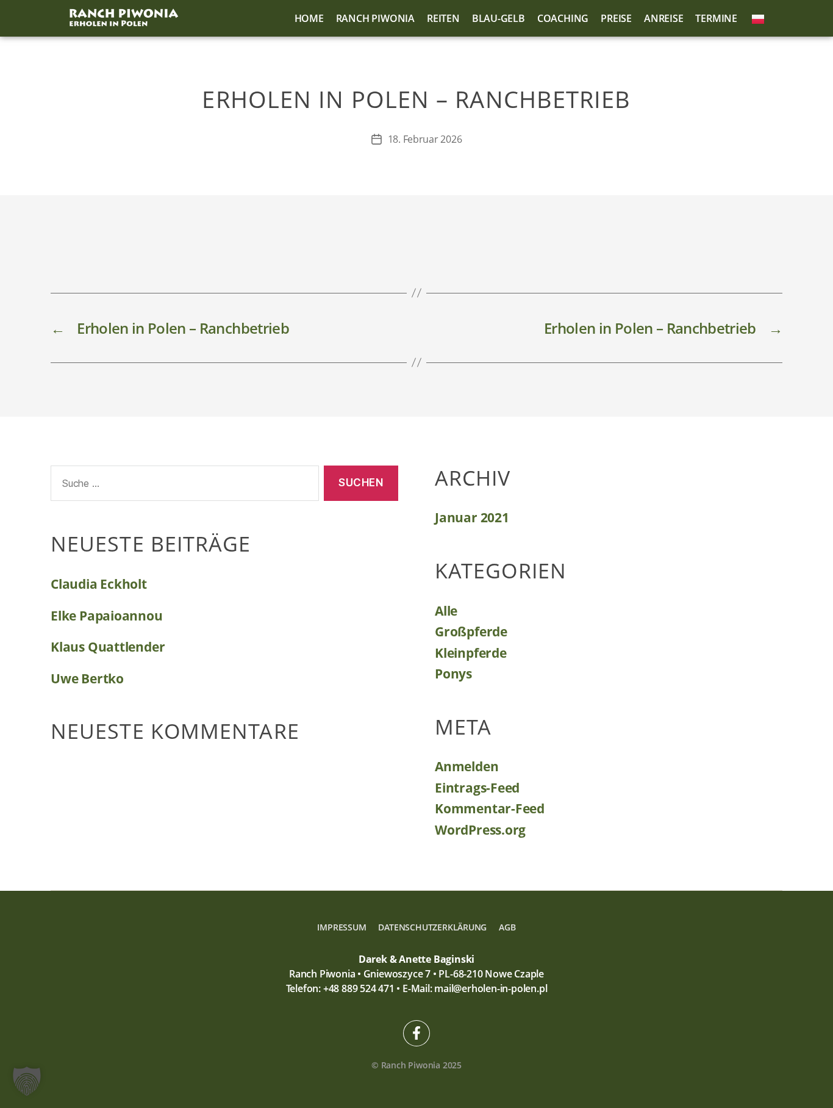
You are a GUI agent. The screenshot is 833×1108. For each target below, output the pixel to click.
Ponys (453, 673)
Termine (716, 18)
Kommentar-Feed (490, 808)
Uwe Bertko (87, 678)
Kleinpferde (471, 652)
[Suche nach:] (182, 486)
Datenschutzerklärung (432, 927)
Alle (446, 610)
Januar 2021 (472, 517)
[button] (27, 1081)
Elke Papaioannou (107, 615)
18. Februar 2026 (425, 139)
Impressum (341, 927)
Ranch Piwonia (375, 18)
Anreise (664, 18)
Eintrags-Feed (477, 787)
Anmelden (466, 766)
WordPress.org (480, 829)
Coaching (562, 18)
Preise (616, 18)
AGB (507, 927)
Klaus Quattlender (108, 646)
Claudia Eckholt (99, 583)
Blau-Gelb (498, 18)
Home (309, 18)
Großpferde (471, 631)
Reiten (443, 18)
